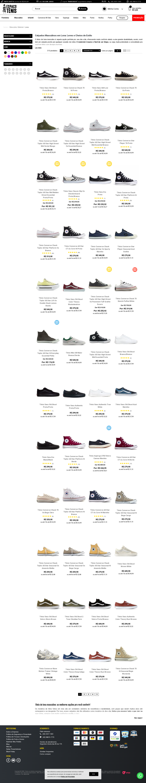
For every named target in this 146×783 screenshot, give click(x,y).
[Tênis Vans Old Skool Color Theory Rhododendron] (74, 285)
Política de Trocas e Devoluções (17, 737)
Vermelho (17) (12, 52)
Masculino (18, 18)
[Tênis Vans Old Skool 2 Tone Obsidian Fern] (74, 602)
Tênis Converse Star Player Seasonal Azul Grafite (126, 249)
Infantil (30, 18)
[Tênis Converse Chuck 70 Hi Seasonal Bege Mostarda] (126, 654)
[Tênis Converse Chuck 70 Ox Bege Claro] (48, 495)
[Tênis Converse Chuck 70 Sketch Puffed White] (126, 284)
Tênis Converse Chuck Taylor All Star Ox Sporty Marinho (100, 249)
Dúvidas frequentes (47, 751)
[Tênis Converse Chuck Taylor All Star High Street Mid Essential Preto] (100, 338)
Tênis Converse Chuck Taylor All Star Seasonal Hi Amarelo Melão (100, 566)
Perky (110, 18)
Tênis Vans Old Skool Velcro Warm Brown (48, 618)
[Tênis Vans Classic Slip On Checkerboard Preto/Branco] (74, 177)
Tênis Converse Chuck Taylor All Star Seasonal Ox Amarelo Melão (48, 566)
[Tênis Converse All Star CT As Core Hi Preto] (74, 232)
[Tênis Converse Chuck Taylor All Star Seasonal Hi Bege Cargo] (126, 496)
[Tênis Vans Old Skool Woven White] (126, 549)
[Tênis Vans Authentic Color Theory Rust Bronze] (126, 602)
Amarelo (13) (26, 52)
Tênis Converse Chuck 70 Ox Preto (126, 89)
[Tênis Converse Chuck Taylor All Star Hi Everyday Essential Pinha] (48, 336)
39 (28, 69)
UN (29, 73)
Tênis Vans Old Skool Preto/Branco (48, 89)
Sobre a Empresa (12, 732)
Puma (92, 18)
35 (13, 69)
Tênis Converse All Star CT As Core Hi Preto (74, 247)
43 (17, 73)
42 (13, 73)
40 (5, 73)
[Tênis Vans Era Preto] (100, 178)
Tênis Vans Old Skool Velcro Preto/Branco (100, 618)
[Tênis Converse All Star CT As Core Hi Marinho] (100, 495)
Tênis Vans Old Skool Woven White (126, 565)
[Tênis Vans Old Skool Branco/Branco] (126, 337)
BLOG (104, 1)
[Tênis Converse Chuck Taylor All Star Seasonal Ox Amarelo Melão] (48, 549)
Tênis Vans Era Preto (100, 193)
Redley (101, 18)
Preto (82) (5, 52)
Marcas (9, 746)
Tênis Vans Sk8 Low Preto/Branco (100, 89)
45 (25, 73)
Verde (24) (22, 52)
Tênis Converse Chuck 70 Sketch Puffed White (126, 300)
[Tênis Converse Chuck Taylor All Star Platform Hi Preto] (126, 178)
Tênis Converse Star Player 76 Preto (126, 142)
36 (17, 69)
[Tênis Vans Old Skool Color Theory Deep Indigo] (74, 655)
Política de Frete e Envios (15, 739)
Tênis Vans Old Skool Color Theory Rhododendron (74, 302)
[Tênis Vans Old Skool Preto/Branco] (48, 73)
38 (25, 69)
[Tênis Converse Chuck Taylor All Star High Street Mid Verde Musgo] (48, 126)
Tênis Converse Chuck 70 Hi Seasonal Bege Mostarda (126, 671)
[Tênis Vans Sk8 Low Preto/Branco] (100, 73)
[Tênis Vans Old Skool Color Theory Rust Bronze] (100, 655)
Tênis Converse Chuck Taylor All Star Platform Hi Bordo (74, 459)
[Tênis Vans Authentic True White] (100, 390)
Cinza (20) (29, 52)
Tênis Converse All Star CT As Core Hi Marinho (100, 511)
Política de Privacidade (68, 777)
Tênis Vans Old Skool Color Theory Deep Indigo (74, 670)
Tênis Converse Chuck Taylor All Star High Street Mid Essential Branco (100, 142)
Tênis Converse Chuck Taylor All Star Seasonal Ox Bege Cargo (74, 566)
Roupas (122, 18)
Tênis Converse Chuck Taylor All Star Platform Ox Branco (48, 248)
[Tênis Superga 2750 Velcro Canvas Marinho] (100, 441)
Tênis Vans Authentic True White (100, 405)
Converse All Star (44, 18)
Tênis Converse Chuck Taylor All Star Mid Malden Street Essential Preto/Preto (48, 194)
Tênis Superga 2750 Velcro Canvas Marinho (100, 457)
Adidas (75, 18)
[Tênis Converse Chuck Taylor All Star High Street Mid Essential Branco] (100, 125)
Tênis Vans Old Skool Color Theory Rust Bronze (100, 670)
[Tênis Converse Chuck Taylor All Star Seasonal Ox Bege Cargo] (74, 549)
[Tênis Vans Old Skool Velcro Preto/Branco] (100, 602)
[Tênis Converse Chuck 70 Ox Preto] (126, 73)
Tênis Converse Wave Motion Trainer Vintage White (48, 671)
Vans (57, 18)
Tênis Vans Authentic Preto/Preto (74, 406)
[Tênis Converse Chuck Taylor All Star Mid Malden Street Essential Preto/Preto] (48, 175)
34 (9, 69)
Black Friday (10, 751)
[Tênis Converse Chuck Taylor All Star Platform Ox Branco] (48, 231)
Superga (66, 18)
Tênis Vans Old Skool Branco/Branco (126, 353)
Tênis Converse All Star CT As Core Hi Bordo (126, 458)
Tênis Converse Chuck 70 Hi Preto (74, 89)
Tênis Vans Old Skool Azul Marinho (126, 405)
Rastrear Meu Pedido (13, 742)
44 (21, 73)
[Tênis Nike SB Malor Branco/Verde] (74, 338)
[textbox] (60, 9)
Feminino (5, 18)
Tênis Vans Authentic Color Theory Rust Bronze (126, 618)
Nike (84, 18)
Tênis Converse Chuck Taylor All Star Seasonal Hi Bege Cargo (126, 513)
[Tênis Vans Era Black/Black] (48, 443)
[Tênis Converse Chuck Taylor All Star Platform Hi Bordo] (74, 442)
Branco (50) (8, 52)
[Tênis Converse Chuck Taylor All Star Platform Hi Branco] (74, 495)
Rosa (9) (19, 52)
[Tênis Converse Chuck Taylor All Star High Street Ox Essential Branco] (74, 126)
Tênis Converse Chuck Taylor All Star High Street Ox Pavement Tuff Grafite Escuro (100, 300)
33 (5, 69)
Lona (27, 27)
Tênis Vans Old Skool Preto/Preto (48, 405)
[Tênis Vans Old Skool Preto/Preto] (48, 390)
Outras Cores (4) (15, 56)
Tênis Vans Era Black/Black (48, 458)
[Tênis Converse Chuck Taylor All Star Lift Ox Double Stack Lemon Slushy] (48, 283)
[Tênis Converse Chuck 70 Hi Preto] (74, 73)
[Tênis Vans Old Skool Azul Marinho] (126, 390)
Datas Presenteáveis (13, 749)
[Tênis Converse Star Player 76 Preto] (126, 126)
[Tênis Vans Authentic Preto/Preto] (74, 391)
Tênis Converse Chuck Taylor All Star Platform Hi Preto (126, 195)
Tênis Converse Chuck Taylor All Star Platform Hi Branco (74, 512)
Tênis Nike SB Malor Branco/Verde (74, 354)
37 (21, 69)
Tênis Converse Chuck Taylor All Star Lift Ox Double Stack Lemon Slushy (48, 302)
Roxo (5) (8, 56)
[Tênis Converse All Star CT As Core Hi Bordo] (126, 443)
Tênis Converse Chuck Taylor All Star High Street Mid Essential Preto (100, 355)
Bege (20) (5, 56)
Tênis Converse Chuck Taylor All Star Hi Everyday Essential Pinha (48, 353)
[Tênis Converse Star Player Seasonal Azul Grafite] (126, 232)
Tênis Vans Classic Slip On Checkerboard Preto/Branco (74, 194)
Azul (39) (15, 52)
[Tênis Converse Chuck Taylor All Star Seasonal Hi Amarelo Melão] (100, 549)
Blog (7, 744)
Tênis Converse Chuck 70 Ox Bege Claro (48, 511)
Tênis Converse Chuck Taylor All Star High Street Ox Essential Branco (74, 143)
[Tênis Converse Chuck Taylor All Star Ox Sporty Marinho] (100, 232)
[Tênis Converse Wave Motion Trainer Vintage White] (48, 654)
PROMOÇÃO (138, 18)
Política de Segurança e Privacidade (18, 734)
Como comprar (45, 754)
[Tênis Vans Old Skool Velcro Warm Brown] (48, 602)
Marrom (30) (12, 56)
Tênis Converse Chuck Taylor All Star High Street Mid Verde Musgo (48, 143)
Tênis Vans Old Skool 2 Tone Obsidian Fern (74, 618)
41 (9, 73)
